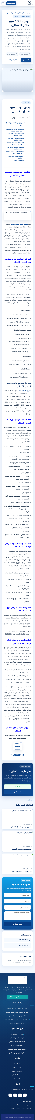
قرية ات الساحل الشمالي (17, 1038)
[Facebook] (25, 1095)
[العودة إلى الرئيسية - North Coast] (17, 980)
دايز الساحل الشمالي (17, 1034)
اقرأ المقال (26, 60)
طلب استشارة (17, 792)
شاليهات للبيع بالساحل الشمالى (16, 13)
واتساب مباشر (23, 945)
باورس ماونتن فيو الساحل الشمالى (15, 157)
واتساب (17, 786)
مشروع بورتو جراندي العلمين (17, 1053)
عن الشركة (17, 1063)
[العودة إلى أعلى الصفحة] (32, 1117)
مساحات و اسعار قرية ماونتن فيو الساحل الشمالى (14, 143)
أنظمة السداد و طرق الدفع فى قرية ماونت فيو (13, 152)
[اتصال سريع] (31, 1111)
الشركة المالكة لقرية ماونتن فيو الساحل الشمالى (14, 130)
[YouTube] (10, 1095)
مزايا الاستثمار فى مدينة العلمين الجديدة (17, 1019)
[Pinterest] (15, 1095)
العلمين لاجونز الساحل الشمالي (17, 1049)
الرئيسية (29, 13)
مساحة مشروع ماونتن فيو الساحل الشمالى (15, 134)
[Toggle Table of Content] (27, 117)
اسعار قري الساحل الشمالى (17, 1016)
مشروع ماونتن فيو (25, 390)
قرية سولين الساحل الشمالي (17, 1041)
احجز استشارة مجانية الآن (16, 997)
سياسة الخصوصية (17, 1071)
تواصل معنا (17, 1078)
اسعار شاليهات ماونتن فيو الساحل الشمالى (14, 148)
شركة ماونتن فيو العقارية (19, 224)
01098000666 (23, 940)
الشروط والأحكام (17, 1075)
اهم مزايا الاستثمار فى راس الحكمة (17, 1008)
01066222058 (18, 160)
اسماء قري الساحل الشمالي (17, 1023)
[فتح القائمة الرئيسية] (3, 3)
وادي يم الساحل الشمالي (17, 1045)
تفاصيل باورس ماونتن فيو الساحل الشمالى (15, 124)
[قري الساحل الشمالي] (30, 3)
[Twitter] (20, 1095)
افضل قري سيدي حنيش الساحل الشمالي (17, 1012)
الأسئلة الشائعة (17, 1067)
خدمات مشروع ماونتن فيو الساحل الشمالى (15, 139)
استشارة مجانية (11, 3)
